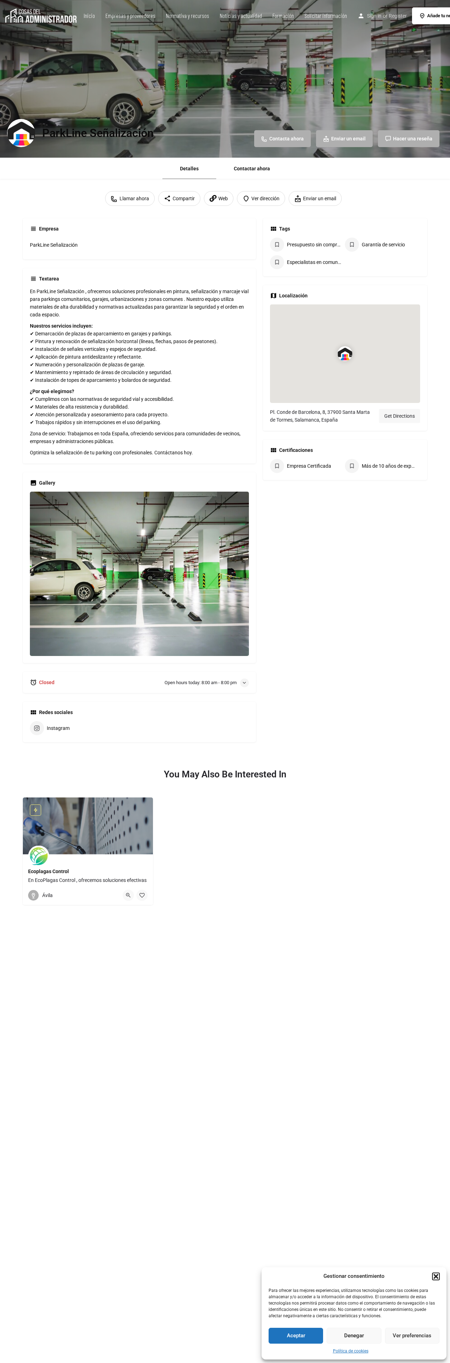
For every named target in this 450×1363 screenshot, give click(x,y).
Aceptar (296, 1335)
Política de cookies (350, 1351)
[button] (435, 1276)
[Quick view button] (128, 895)
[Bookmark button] (142, 895)
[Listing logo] (21, 133)
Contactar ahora (252, 168)
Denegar (354, 1335)
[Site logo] (41, 15)
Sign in (374, 16)
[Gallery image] (139, 574)
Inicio (89, 15)
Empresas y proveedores (130, 15)
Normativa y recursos (187, 15)
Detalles (189, 168)
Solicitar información (325, 15)
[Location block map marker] (345, 353)
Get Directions (399, 416)
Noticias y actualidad (241, 15)
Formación (283, 15)
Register (398, 16)
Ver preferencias (412, 1335)
